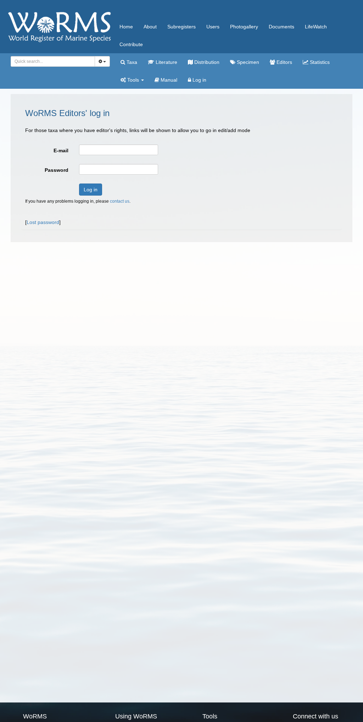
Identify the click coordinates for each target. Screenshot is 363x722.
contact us (119, 201)
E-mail (61, 150)
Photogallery (244, 26)
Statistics (319, 62)
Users (212, 26)
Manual (168, 80)
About (150, 26)
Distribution (206, 62)
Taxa (131, 62)
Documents (281, 26)
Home (126, 26)
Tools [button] (133, 80)
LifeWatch (316, 26)
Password (56, 170)
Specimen (247, 62)
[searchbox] (51, 61)
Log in (198, 80)
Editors (283, 62)
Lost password (43, 222)
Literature (165, 62)
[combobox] (53, 61)
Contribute (131, 44)
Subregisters (181, 26)
